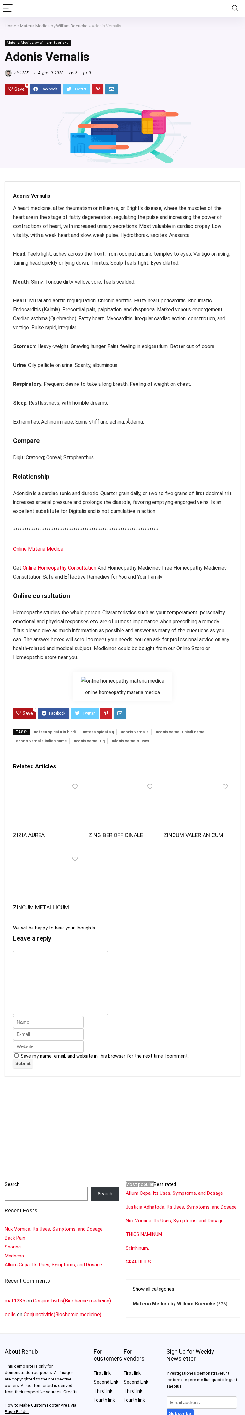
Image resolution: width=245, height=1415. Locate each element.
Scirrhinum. (137, 1248)
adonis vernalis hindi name (180, 732)
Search (12, 1184)
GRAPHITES (138, 1262)
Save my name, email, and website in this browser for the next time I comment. (105, 1056)
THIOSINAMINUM (144, 1234)
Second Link (106, 1382)
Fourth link (104, 1400)
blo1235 (21, 73)
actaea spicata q (98, 732)
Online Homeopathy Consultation (59, 568)
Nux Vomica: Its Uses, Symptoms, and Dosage (54, 1229)
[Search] (235, 8)
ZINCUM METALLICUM (41, 907)
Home (10, 25)
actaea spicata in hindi (55, 732)
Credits (70, 1391)
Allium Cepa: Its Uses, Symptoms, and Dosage (53, 1265)
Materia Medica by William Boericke (54, 25)
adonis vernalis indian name (41, 741)
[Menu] (7, 8)
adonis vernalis (135, 732)
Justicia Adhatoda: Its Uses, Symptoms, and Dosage (181, 1207)
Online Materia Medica (38, 549)
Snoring (13, 1247)
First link (102, 1373)
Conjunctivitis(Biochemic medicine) (72, 1301)
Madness (14, 1256)
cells (10, 1314)
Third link (103, 1391)
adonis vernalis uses (130, 741)
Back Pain (15, 1238)
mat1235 (15, 1301)
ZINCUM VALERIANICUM (193, 835)
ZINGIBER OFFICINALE (115, 835)
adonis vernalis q (89, 741)
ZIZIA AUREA (29, 835)
